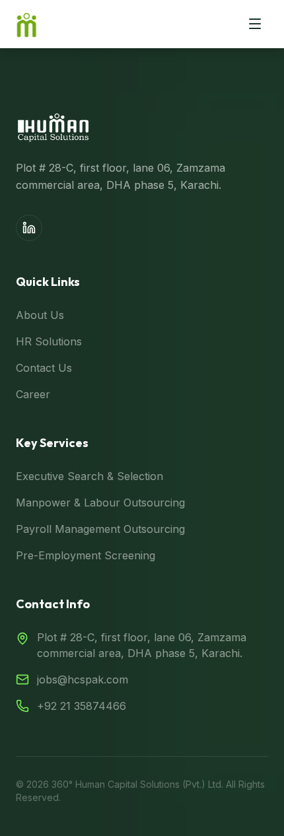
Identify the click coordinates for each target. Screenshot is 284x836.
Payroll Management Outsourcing (100, 529)
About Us (40, 315)
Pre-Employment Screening (85, 555)
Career (33, 394)
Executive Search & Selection (89, 476)
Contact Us (44, 367)
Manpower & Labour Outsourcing (100, 502)
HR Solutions (49, 341)
